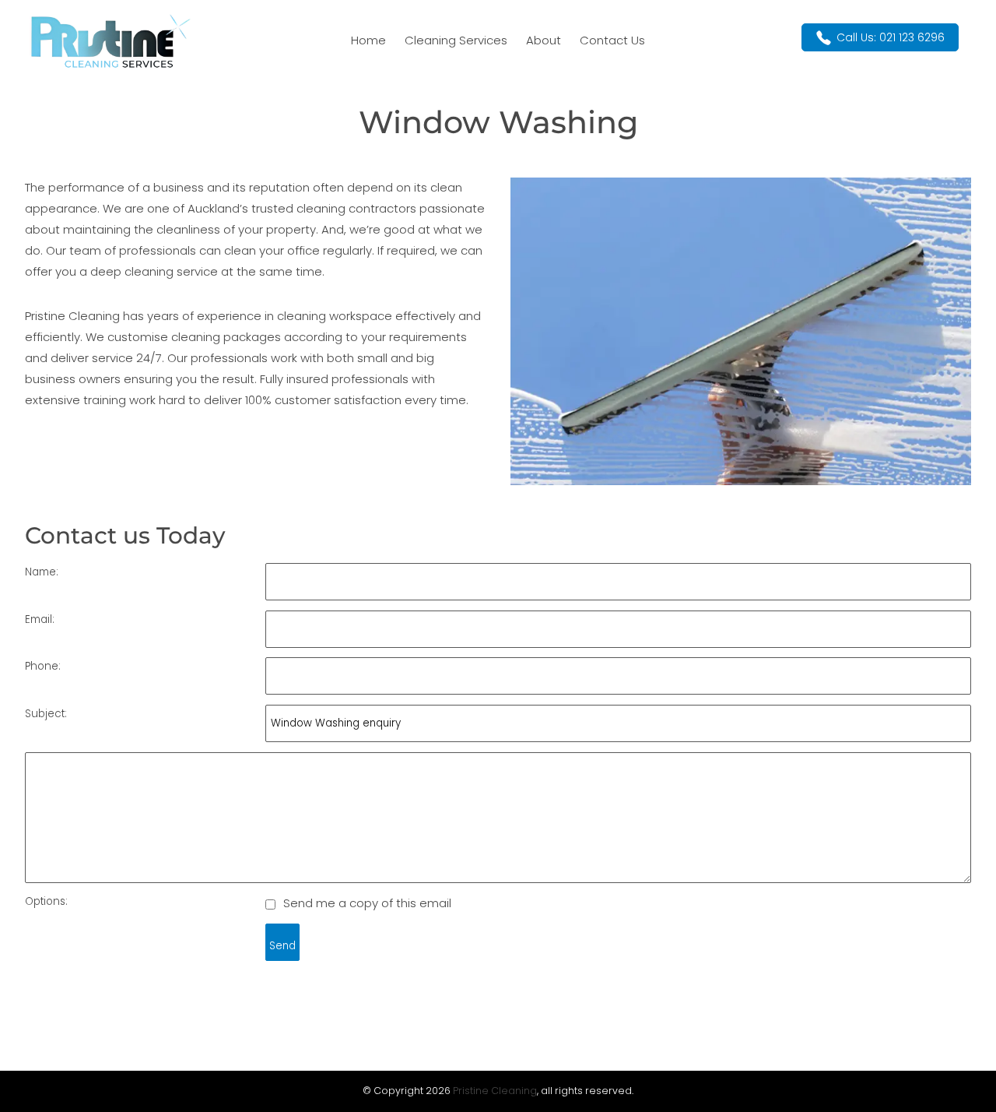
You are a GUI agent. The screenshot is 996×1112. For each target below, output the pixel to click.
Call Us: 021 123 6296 (890, 37)
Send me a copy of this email (365, 903)
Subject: (46, 713)
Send (282, 945)
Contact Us (612, 40)
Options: (46, 901)
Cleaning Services (456, 40)
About (543, 40)
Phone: (43, 666)
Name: (41, 572)
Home (368, 40)
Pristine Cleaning (495, 1090)
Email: (39, 619)
